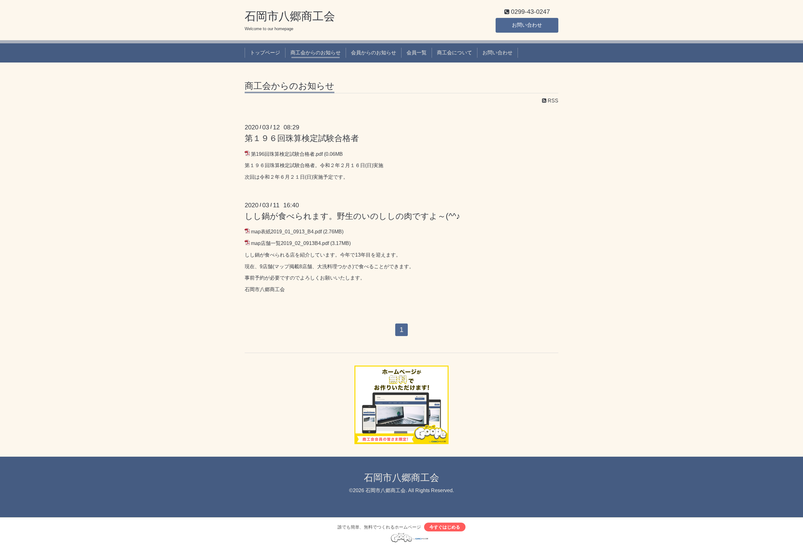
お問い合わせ (527, 25)
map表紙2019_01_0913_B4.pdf (286, 231)
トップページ (265, 52)
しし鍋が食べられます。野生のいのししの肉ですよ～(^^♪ (352, 216)
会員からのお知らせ (373, 52)
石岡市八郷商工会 (290, 16)
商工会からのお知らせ (315, 52)
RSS (552, 100)
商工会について (454, 52)
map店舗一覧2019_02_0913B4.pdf (290, 243)
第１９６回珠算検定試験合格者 (302, 138)
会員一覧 (417, 52)
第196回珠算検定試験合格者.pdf (287, 154)
